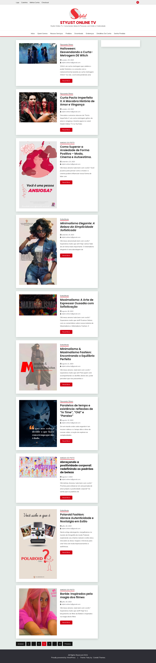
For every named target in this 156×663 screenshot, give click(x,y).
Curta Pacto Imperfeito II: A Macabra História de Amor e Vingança (77, 101)
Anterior (21, 644)
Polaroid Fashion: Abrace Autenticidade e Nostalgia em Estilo (77, 518)
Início (33, 33)
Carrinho (24, 2)
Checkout (45, 2)
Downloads (78, 33)
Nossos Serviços (56, 33)
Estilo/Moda (64, 219)
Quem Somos (42, 33)
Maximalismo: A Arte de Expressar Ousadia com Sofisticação (77, 303)
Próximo (68, 644)
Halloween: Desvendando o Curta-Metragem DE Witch (76, 52)
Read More (66, 81)
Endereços (90, 33)
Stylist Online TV (78, 22)
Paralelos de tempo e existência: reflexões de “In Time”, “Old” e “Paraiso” (76, 411)
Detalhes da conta (104, 33)
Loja (17, 2)
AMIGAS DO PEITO (67, 143)
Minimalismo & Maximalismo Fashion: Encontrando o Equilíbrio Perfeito (77, 354)
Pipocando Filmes (66, 44)
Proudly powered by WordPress (63, 657)
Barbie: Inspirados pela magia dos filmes (76, 595)
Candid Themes (99, 657)
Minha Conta (34, 2)
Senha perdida (119, 33)
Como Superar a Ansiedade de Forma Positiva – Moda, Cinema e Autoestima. (75, 152)
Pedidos (69, 33)
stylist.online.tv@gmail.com (71, 62)
